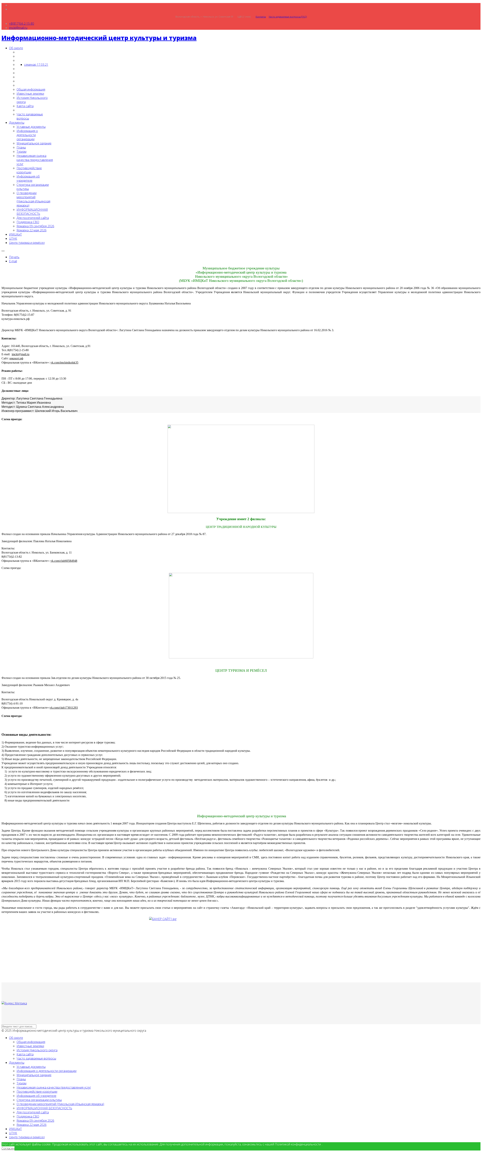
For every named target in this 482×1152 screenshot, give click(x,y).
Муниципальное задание (34, 143)
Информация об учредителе (28, 178)
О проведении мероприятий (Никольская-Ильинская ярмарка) (33, 199)
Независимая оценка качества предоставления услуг (35, 160)
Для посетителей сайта (33, 218)
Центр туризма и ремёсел (27, 243)
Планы (21, 147)
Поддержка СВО (28, 222)
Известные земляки (30, 93)
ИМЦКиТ (15, 234)
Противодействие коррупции (29, 170)
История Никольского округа (37, 1050)
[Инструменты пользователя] (3, 251)
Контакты (261, 16)
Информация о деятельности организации (27, 135)
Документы (16, 122)
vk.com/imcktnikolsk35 (64, 362)
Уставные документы (31, 127)
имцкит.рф (16, 358)
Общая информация (31, 89)
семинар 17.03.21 (36, 65)
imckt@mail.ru (18, 28)
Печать (14, 257)
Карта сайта (25, 106)
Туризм (21, 151)
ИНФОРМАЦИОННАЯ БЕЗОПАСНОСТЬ (32, 211)
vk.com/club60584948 (63, 560)
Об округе (16, 48)
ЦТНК (13, 238)
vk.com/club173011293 (64, 707)
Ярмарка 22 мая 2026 (32, 230)
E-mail (13, 261)
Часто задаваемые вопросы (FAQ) (288, 16)
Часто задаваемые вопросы (36, 1058)
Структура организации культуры (39, 1100)
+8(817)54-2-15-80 (21, 23)
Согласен (8, 1148)
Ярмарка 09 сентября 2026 (35, 226)
